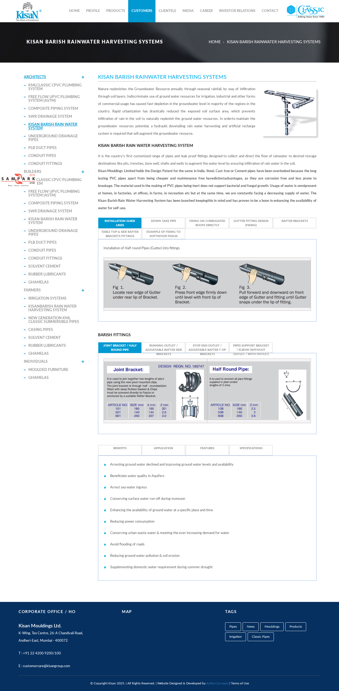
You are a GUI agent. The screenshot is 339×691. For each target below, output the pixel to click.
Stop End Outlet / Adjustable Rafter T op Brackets (207, 348)
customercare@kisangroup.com (46, 666)
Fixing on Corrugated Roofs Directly (207, 223)
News (251, 626)
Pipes (233, 626)
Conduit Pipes (42, 156)
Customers (141, 11)
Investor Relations (237, 11)
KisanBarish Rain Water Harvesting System (52, 308)
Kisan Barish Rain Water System (52, 126)
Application (163, 448)
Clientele (167, 11)
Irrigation (235, 636)
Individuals (36, 362)
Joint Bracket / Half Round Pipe (120, 347)
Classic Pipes (261, 636)
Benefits (120, 448)
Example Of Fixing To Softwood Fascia (163, 234)
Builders (32, 172)
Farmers (32, 290)
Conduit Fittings (45, 164)
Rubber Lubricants (47, 274)
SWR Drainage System (50, 117)
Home (74, 11)
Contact (270, 11)
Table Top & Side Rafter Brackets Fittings (120, 234)
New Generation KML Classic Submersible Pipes (53, 320)
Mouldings (272, 626)
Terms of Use (240, 683)
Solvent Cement (44, 266)
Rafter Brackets (295, 221)
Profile (93, 11)
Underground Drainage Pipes (53, 138)
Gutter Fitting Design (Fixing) (251, 223)
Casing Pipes (40, 330)
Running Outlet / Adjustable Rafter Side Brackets (163, 348)
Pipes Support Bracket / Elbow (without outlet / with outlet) (251, 348)
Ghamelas (38, 282)
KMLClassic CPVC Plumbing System (55, 87)
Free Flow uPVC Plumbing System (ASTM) (54, 99)
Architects (35, 77)
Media (188, 11)
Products (115, 11)
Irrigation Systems (47, 298)
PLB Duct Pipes (42, 148)
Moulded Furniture (48, 370)
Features (207, 448)
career (206, 11)
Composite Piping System (53, 109)
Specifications (251, 448)
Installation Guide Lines (120, 223)
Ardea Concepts (217, 683)
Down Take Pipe (163, 221)
